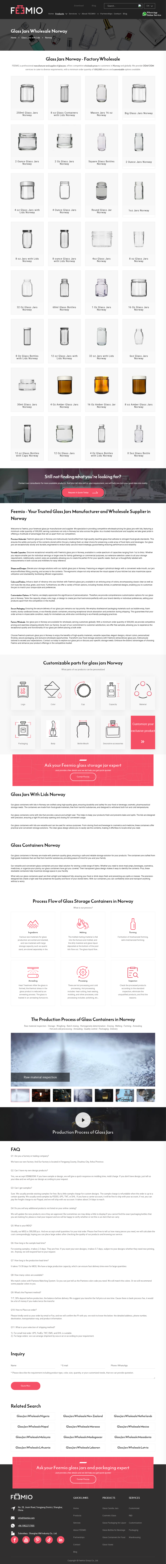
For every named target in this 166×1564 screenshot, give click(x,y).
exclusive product (143, 731)
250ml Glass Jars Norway (27, 113)
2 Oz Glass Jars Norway (64, 162)
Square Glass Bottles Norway (102, 162)
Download (79, 6)
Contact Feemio (83, 776)
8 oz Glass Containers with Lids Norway (64, 113)
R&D (130, 1515)
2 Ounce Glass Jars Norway (27, 162)
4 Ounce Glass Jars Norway (64, 211)
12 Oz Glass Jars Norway (64, 454)
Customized (134, 1508)
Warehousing (135, 1537)
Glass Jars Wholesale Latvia (132, 1448)
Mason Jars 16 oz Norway (102, 113)
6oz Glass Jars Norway (139, 357)
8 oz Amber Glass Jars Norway (139, 405)
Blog (94, 6)
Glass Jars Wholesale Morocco (83, 1427)
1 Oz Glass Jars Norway (101, 308)
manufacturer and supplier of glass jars (50, 65)
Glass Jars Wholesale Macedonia (132, 1437)
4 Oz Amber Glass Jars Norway (64, 405)
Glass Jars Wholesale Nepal (33, 1427)
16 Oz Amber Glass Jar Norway (102, 405)
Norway (48, 37)
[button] (152, 1059)
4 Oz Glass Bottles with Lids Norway (101, 454)
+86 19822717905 (26, 1525)
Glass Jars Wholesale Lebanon (83, 1448)
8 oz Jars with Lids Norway (27, 259)
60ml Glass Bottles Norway (64, 308)
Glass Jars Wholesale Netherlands (133, 1416)
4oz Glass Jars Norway (101, 259)
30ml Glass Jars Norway (27, 405)
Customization (135, 1522)
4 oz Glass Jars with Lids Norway (27, 211)
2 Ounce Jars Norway (139, 162)
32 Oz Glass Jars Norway (27, 308)
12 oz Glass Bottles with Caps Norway (27, 454)
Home (13, 37)
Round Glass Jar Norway (102, 211)
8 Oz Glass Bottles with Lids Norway (27, 357)
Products (108, 1497)
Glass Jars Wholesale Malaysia (33, 1437)
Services (134, 1497)
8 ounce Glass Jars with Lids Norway (64, 259)
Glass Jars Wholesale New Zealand (83, 1416)
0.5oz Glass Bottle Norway (138, 454)
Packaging (133, 1530)
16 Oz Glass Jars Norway (138, 308)
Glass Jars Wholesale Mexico (133, 1427)
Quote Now (25, 1385)
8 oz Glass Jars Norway (138, 259)
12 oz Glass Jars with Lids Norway (64, 357)
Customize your (143, 724)
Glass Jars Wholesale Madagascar (83, 1437)
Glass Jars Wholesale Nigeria (33, 1416)
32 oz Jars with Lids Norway (101, 357)
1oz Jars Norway (139, 210)
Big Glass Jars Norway (139, 113)
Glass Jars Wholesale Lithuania (33, 1448)
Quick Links (80, 1497)
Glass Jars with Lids (30, 37)
